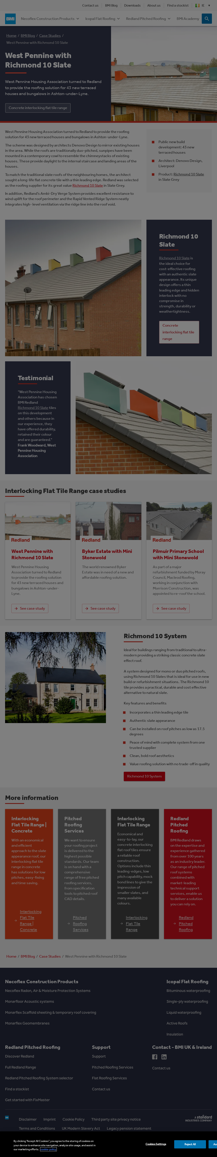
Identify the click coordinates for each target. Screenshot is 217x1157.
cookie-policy (48, 1149)
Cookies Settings (156, 1143)
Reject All (190, 1144)
